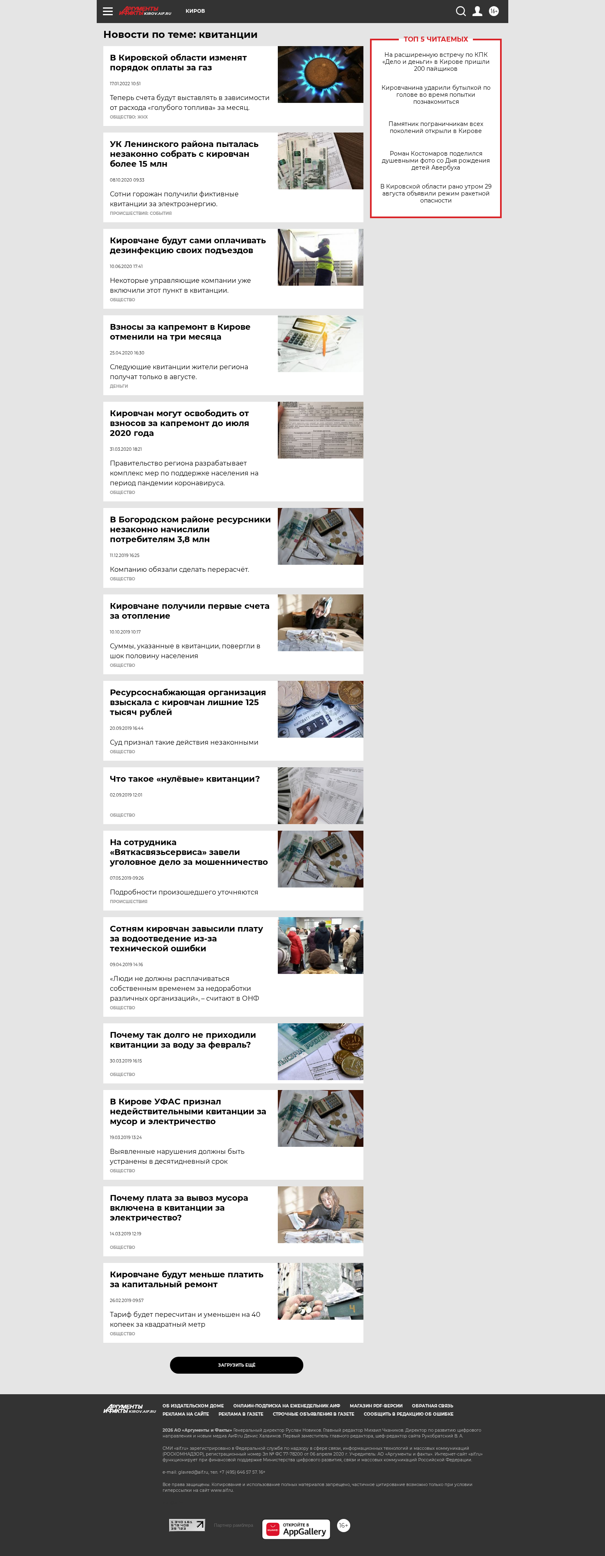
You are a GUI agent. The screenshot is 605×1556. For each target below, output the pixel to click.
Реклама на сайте (186, 1414)
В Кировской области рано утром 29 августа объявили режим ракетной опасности (436, 193)
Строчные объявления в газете (313, 1414)
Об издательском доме (193, 1406)
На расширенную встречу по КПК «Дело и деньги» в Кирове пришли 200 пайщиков (436, 61)
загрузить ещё (237, 1365)
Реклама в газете (241, 1414)
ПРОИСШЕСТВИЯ (128, 902)
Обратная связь (432, 1406)
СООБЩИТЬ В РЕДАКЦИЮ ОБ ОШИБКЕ (409, 1414)
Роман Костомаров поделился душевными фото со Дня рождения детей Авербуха (436, 160)
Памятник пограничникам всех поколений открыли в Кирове (436, 128)
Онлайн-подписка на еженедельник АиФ (286, 1406)
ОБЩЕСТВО (122, 300)
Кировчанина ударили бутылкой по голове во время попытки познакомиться (436, 94)
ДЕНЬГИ (119, 386)
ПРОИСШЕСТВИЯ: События (141, 214)
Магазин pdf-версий (376, 1406)
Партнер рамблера (233, 1525)
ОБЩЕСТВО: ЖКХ (129, 117)
